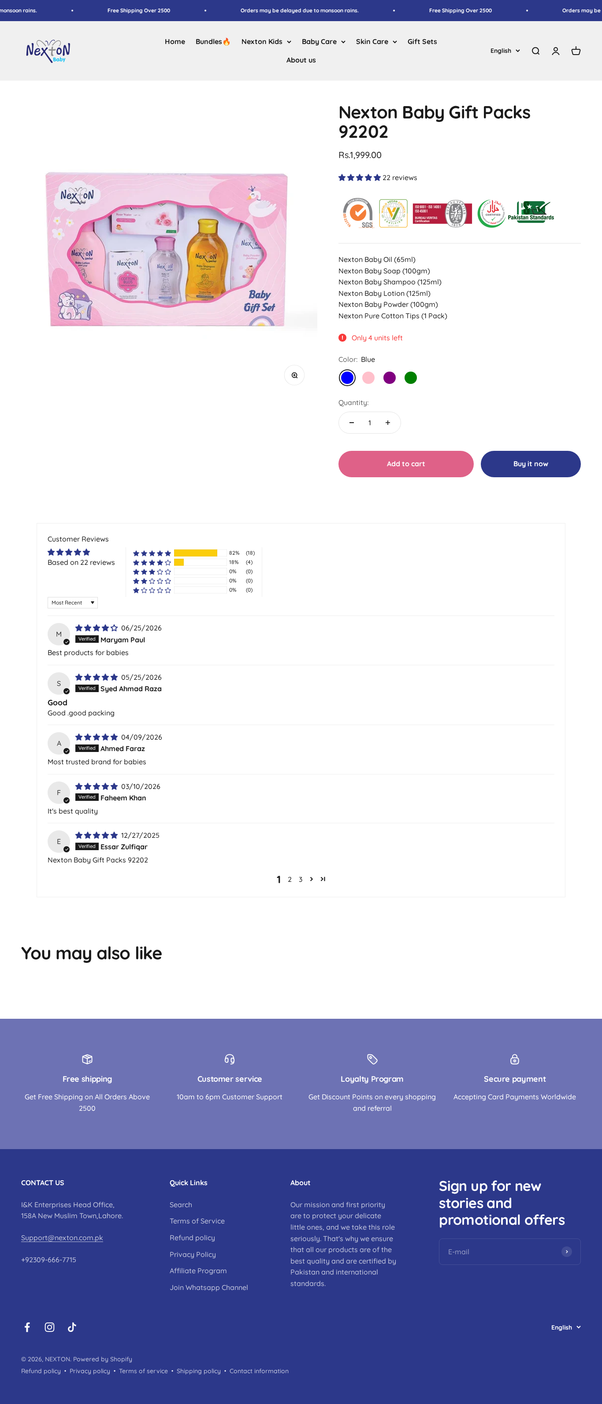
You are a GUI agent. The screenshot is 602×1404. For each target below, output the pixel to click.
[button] (360, 177)
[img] (97, 627)
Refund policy (192, 1237)
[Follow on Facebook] (27, 1327)
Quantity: (353, 402)
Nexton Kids (262, 41)
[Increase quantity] (388, 422)
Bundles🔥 (213, 41)
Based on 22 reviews (81, 562)
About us (301, 59)
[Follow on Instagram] (50, 1327)
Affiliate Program (198, 1270)
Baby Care (319, 41)
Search (181, 1204)
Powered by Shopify (102, 1359)
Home (175, 41)
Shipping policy (199, 1371)
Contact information (259, 1371)
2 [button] (290, 879)
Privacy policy (90, 1371)
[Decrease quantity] (351, 422)
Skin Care (372, 41)
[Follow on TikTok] (72, 1327)
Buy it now (530, 463)
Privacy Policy (193, 1254)
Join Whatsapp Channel (209, 1287)
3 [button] (300, 879)
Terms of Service (197, 1220)
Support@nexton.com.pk (62, 1237)
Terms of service (143, 1371)
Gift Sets (422, 41)
